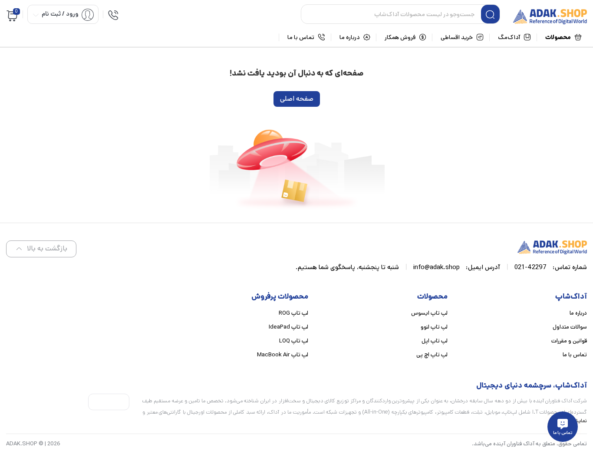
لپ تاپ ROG (293, 313)
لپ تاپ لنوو (434, 327)
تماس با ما (575, 355)
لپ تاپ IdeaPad (288, 327)
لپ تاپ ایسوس (429, 313)
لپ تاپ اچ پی (432, 355)
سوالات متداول (570, 327)
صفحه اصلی (296, 99)
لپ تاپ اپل (435, 341)
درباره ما (578, 313)
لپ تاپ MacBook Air (282, 355)
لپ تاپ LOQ (293, 341)
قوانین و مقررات (569, 341)
